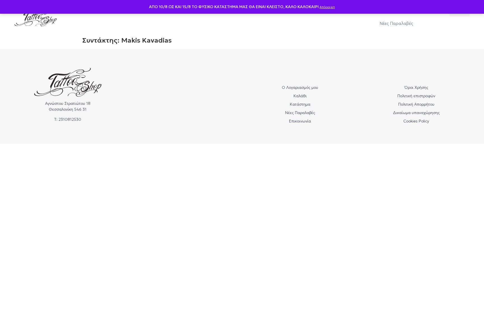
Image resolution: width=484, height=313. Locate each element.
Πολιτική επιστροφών (416, 95)
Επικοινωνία (300, 121)
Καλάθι (300, 95)
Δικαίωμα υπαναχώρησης (416, 112)
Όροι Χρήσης (416, 87)
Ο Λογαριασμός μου (300, 87)
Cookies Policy (416, 121)
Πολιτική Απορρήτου (416, 104)
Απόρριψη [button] (327, 7)
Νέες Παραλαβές (396, 23)
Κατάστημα (300, 104)
